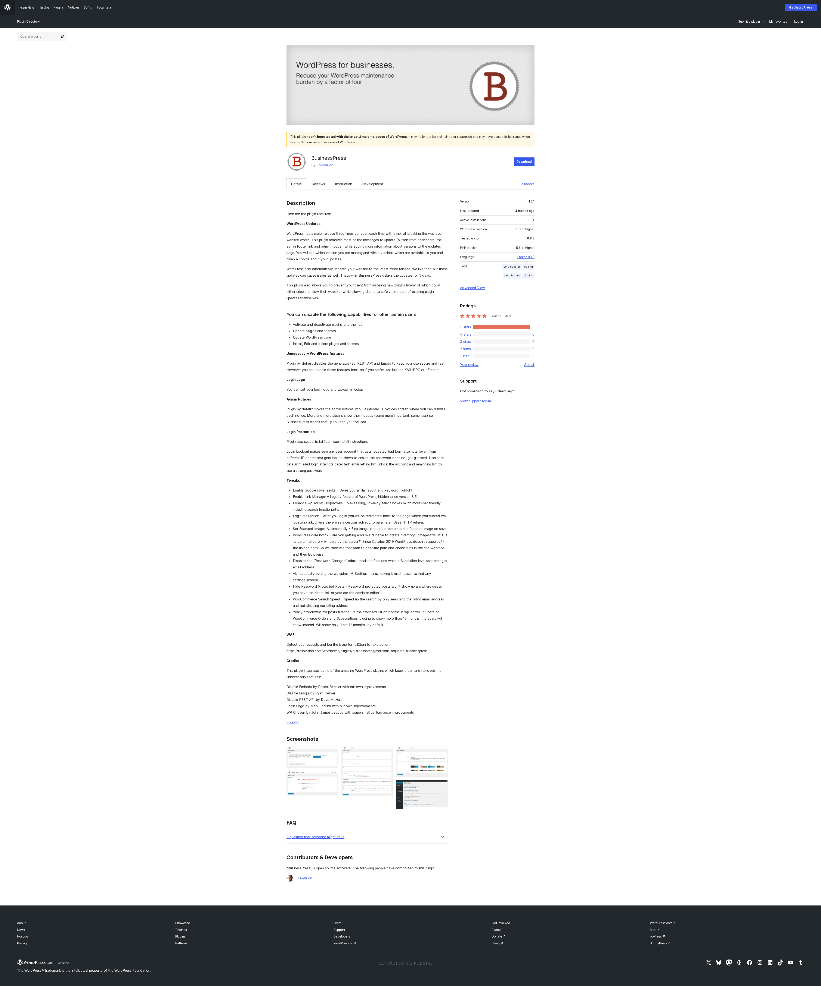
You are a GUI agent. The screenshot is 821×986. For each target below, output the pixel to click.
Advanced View (472, 288)
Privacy (22, 943)
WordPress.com (663, 923)
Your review (469, 364)
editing (528, 266)
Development (372, 184)
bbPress (657, 936)
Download (524, 161)
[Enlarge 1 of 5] (332, 752)
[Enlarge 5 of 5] (442, 786)
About (21, 923)
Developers (342, 936)
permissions (512, 275)
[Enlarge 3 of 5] (387, 752)
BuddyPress (660, 943)
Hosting (22, 936)
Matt (655, 930)
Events (496, 930)
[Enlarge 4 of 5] (442, 752)
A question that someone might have (315, 837)
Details (296, 184)
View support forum (475, 401)
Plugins (180, 936)
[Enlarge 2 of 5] (332, 777)
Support (528, 184)
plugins (528, 275)
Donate (499, 936)
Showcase (182, 923)
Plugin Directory (28, 21)
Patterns (181, 943)
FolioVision (325, 165)
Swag (497, 943)
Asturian (63, 963)
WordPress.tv (345, 943)
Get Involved (501, 923)
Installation (343, 184)
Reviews (318, 184)
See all (529, 364)
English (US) (526, 257)
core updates (512, 266)
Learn (337, 923)
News (21, 930)
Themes (181, 930)
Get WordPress (801, 7)
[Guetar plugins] (62, 36)
